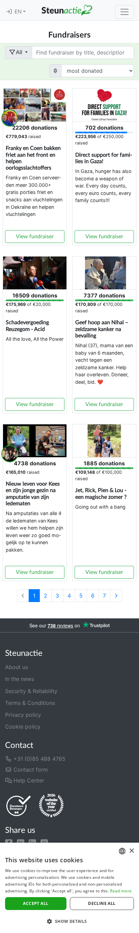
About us (16, 667)
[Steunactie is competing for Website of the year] (51, 806)
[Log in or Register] (9, 12)
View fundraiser (35, 236)
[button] (8, 842)
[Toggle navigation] (124, 12)
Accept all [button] (35, 903)
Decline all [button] (101, 903)
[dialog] (69, 888)
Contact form (30, 769)
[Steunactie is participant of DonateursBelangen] (18, 806)
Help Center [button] (28, 780)
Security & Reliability (31, 691)
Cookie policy (22, 726)
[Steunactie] (66, 10)
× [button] (131, 850)
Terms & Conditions (30, 702)
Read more (121, 891)
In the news (19, 678)
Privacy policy (23, 714)
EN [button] (19, 12)
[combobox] (122, 851)
